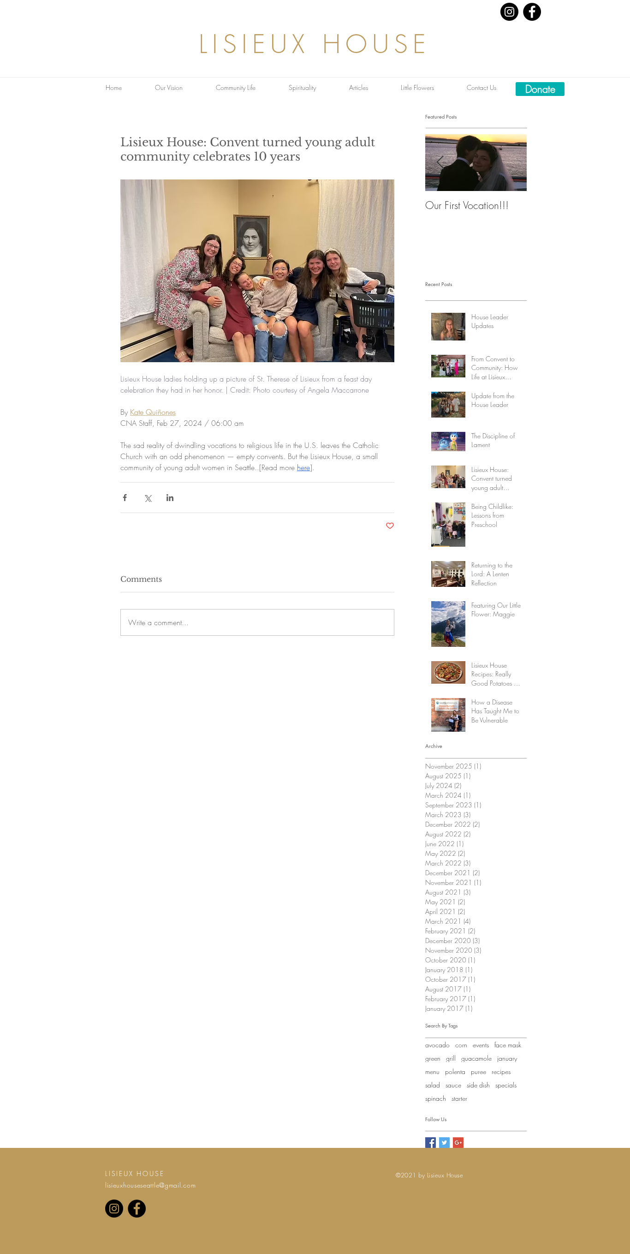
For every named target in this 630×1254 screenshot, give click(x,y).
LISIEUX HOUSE (315, 44)
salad (432, 1085)
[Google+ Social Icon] (458, 1142)
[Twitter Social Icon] (444, 1142)
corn (461, 1045)
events (481, 1045)
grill (451, 1058)
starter (459, 1098)
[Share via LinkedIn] (170, 497)
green (432, 1058)
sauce (453, 1085)
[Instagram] (509, 12)
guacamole (476, 1058)
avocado (437, 1045)
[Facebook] (532, 12)
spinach (435, 1098)
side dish (478, 1085)
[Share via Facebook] (124, 497)
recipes (501, 1071)
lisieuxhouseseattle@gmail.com (150, 1185)
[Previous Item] (440, 163)
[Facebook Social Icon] (430, 1142)
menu (432, 1071)
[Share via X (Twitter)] (147, 497)
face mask (507, 1045)
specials (506, 1085)
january (507, 1058)
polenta (455, 1071)
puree (478, 1071)
